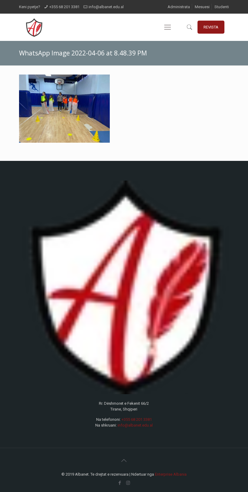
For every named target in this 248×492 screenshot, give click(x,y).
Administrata (179, 7)
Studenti (221, 7)
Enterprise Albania (171, 474)
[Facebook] (120, 483)
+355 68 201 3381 (64, 7)
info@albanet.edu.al (106, 7)
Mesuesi (202, 7)
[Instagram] (128, 483)
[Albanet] (34, 27)
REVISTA (211, 27)
